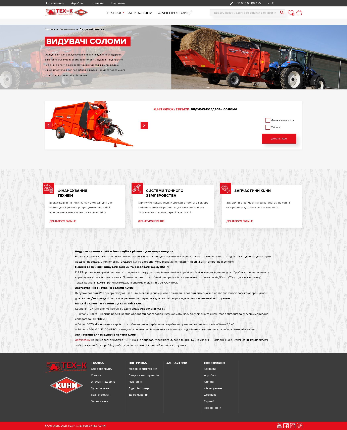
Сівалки (96, 375)
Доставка (210, 394)
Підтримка (118, 3)
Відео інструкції (139, 388)
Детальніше (279, 138)
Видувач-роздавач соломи (214, 109)
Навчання (135, 381)
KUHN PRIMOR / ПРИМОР (171, 109)
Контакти (98, 3)
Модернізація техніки (143, 369)
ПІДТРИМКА (138, 362)
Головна (50, 29)
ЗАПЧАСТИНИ (176, 362)
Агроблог (77, 3)
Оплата (209, 381)
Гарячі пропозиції (174, 13)
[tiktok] (299, 426)
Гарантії (209, 401)
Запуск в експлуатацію (144, 375)
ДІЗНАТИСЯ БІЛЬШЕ (62, 221)
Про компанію (54, 3)
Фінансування (213, 388)
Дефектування (138, 394)
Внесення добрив (103, 381)
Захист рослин (100, 394)
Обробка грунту (101, 369)
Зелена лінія (67, 29)
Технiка (113, 13)
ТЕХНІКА (97, 362)
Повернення (212, 407)
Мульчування (100, 388)
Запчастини (140, 13)
